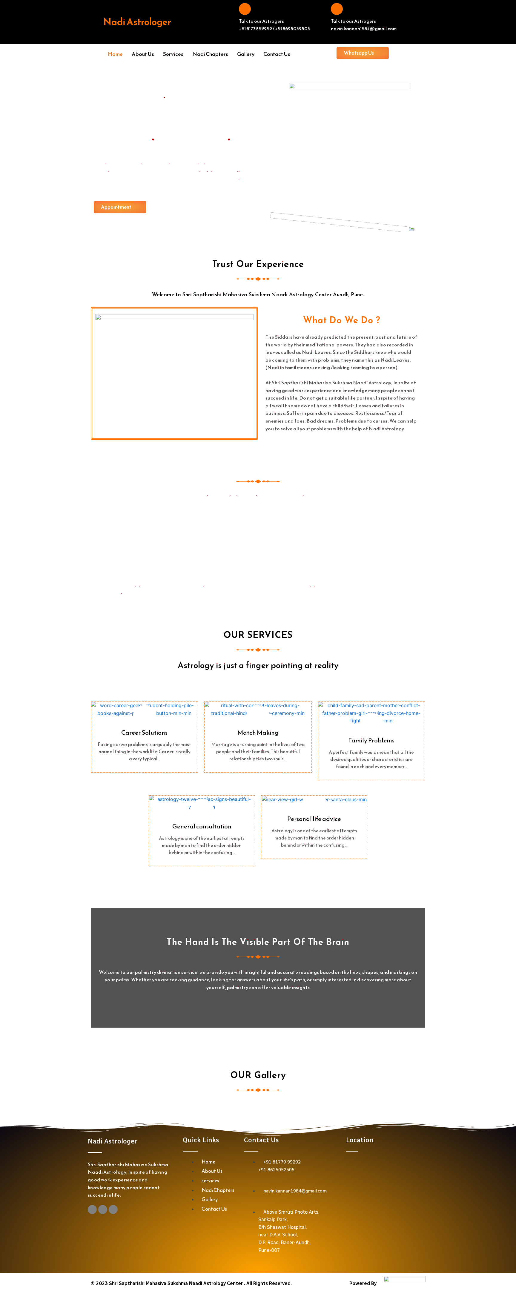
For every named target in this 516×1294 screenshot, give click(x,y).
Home (115, 54)
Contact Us (276, 54)
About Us (143, 54)
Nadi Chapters (210, 54)
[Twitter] (113, 1209)
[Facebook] (102, 1209)
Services (173, 54)
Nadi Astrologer (137, 22)
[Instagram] (92, 1209)
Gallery (245, 54)
